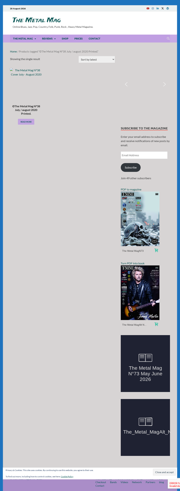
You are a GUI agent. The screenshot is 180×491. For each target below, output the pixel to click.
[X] (162, 8)
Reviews (47, 38)
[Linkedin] (158, 8)
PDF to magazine (131, 189)
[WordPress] (167, 8)
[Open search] (168, 39)
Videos (124, 482)
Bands (113, 482)
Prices (78, 38)
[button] (126, 84)
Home (13, 51)
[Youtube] (148, 8)
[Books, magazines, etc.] (156, 251)
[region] (145, 84)
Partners (150, 482)
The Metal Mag (37, 20)
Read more (26, 122)
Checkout (100, 482)
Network (137, 482)
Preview (140, 218)
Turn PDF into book (132, 263)
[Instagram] (153, 8)
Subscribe (131, 167)
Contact (94, 38)
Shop (65, 38)
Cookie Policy (67, 476)
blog (161, 482)
